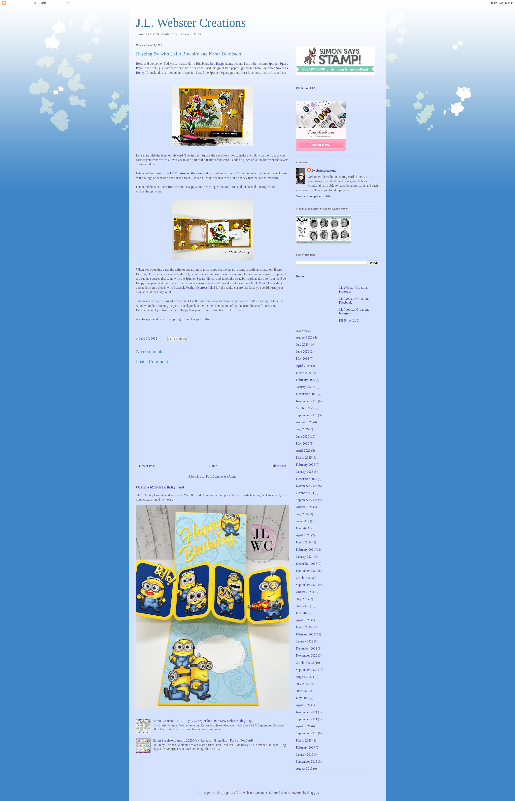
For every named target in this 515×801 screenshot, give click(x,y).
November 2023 (306, 570)
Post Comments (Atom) (221, 476)
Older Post (279, 466)
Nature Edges (217, 283)
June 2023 (302, 606)
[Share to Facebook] (181, 339)
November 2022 (306, 655)
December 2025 (306, 394)
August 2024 (304, 507)
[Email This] (169, 339)
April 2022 (303, 705)
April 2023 (303, 620)
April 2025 (303, 450)
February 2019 (305, 747)
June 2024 (302, 521)
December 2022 (306, 648)
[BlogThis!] (173, 339)
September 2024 (306, 500)
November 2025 (306, 401)
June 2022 (302, 691)
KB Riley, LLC (306, 88)
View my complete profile (313, 196)
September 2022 (306, 669)
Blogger (312, 792)
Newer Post (147, 466)
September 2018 (306, 761)
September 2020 (306, 733)
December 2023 (306, 563)
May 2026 (302, 358)
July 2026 (302, 344)
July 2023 (302, 599)
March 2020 (304, 740)
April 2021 (303, 726)
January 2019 (304, 754)
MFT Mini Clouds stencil (268, 283)
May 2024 (302, 528)
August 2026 (304, 337)
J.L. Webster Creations (191, 22)
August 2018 (304, 768)
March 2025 (304, 457)
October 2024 (305, 493)
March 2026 (304, 372)
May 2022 (302, 698)
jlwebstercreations (323, 170)
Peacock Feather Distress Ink (193, 287)
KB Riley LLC (349, 320)
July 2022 (302, 683)
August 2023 (304, 592)
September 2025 (306, 415)
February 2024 (305, 549)
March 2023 (304, 627)
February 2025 (305, 464)
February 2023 (305, 634)
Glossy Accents (278, 173)
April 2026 (303, 365)
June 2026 (302, 351)
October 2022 (305, 662)
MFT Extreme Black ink (186, 173)
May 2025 (302, 443)
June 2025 (302, 436)
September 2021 (306, 719)
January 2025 (304, 471)
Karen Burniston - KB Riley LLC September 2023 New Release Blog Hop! (203, 720)
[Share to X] (177, 339)
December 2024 (306, 479)
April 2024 (303, 535)
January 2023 (304, 641)
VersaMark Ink (226, 186)
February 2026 (305, 380)
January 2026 (304, 387)
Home (213, 466)
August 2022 (304, 676)
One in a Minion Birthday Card (160, 487)
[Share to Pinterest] (185, 339)
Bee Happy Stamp (221, 63)
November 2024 (306, 486)
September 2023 (306, 584)
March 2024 (304, 542)
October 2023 (305, 577)
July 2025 (302, 429)
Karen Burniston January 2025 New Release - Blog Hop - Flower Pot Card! (203, 740)
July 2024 (302, 514)
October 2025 (305, 408)
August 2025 (304, 422)
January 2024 (304, 556)
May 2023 (302, 613)
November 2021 (306, 712)
